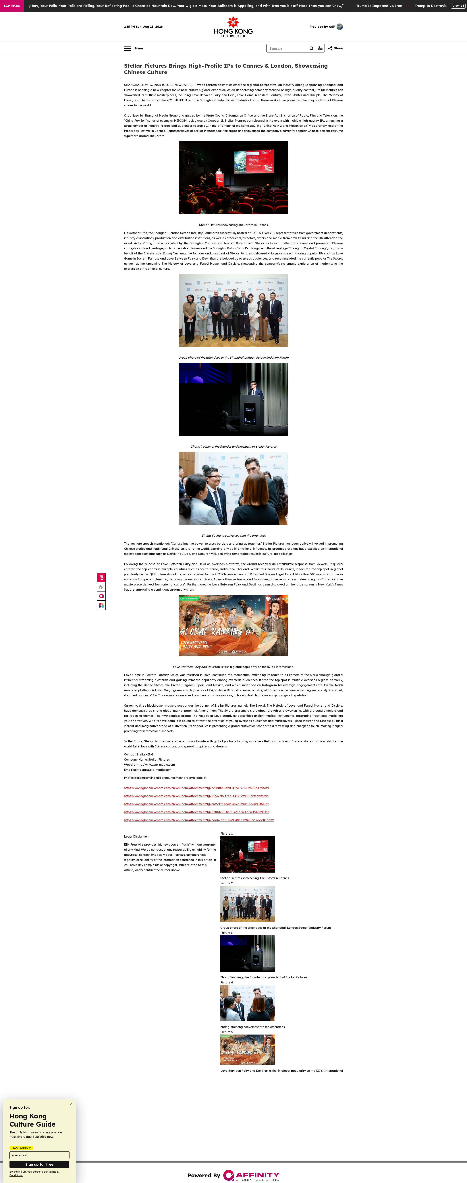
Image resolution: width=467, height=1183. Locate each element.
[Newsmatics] (101, 605)
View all (458, 5)
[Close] (71, 1103)
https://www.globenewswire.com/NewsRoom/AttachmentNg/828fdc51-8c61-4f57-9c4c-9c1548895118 (196, 812)
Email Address (21, 1148)
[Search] (311, 48)
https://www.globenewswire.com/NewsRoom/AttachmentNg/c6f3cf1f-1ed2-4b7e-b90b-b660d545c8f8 (196, 804)
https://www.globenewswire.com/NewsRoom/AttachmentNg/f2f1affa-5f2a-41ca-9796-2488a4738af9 (196, 788)
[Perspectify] (101, 587)
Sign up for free (39, 1164)
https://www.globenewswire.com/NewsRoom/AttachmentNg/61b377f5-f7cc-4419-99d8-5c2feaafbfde (196, 796)
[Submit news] (101, 577)
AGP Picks (12, 6)
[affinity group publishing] (101, 596)
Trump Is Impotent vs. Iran (379, 6)
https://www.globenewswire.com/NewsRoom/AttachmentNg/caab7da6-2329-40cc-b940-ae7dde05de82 (199, 820)
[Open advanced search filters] (320, 48)
